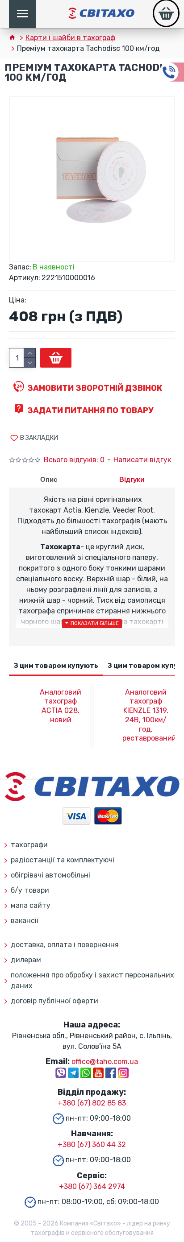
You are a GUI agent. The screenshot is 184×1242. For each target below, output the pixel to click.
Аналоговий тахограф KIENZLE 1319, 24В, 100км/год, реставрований (146, 715)
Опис (48, 479)
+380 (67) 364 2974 (92, 1186)
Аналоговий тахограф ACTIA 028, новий (60, 706)
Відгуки (131, 479)
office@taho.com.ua (104, 1061)
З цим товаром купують (55, 666)
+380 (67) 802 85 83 (92, 1103)
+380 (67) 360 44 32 (92, 1144)
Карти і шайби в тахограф (70, 37)
